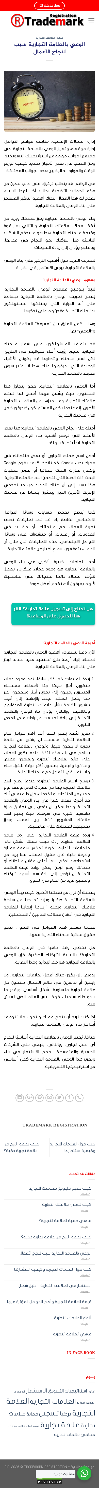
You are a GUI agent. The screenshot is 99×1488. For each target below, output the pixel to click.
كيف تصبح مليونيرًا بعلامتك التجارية (60, 1188)
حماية (32, 1414)
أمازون (91, 1391)
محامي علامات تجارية (74, 1434)
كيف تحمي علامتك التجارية (66, 1205)
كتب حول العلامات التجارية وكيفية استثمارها (52, 1269)
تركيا (65, 1414)
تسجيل (49, 1413)
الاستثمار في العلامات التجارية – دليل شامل (55, 1286)
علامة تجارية (60, 1425)
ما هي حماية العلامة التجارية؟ (65, 1221)
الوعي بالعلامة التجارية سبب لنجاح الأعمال (55, 1253)
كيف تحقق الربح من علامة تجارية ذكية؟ (56, 1237)
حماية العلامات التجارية (49, 38)
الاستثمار (36, 1391)
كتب (10, 1426)
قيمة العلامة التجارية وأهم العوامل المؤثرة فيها (49, 1302)
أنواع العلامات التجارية (72, 1318)
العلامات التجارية (53, 1401)
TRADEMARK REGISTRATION (45, 1467)
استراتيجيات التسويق (67, 1391)
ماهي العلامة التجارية (72, 1334)
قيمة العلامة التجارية (27, 1426)
